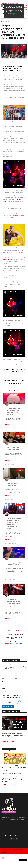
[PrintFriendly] (22, 643)
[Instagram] (9, 383)
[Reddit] (8, 643)
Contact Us (4, 852)
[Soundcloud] (18, 383)
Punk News (7, 21)
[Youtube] (12, 383)
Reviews (8, 25)
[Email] (11, 643)
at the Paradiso (10, 259)
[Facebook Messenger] (10, 643)
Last (16, 678)
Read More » (7, 424)
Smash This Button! (8, 706)
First (3, 678)
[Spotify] (14, 383)
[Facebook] (7, 383)
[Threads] (14, 643)
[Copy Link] (19, 643)
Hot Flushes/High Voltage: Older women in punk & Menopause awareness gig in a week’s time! (13, 603)
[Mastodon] (16, 643)
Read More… (14, 16)
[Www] (21, 383)
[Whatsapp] (18, 643)
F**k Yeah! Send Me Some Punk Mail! (13, 697)
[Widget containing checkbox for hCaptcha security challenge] (12, 702)
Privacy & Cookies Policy (18, 851)
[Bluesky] (13, 643)
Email (4, 681)
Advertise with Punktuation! (7, 851)
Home (3, 13)
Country (4, 688)
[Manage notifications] (3, 858)
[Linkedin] (21, 643)
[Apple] (16, 383)
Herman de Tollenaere (6, 41)
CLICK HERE (4, 784)
